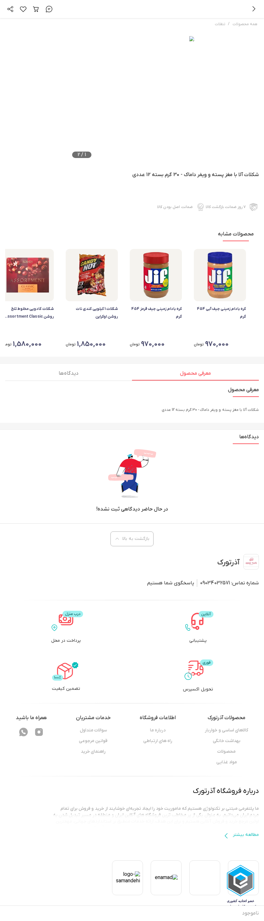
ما (257, 809)
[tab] (195, 375)
